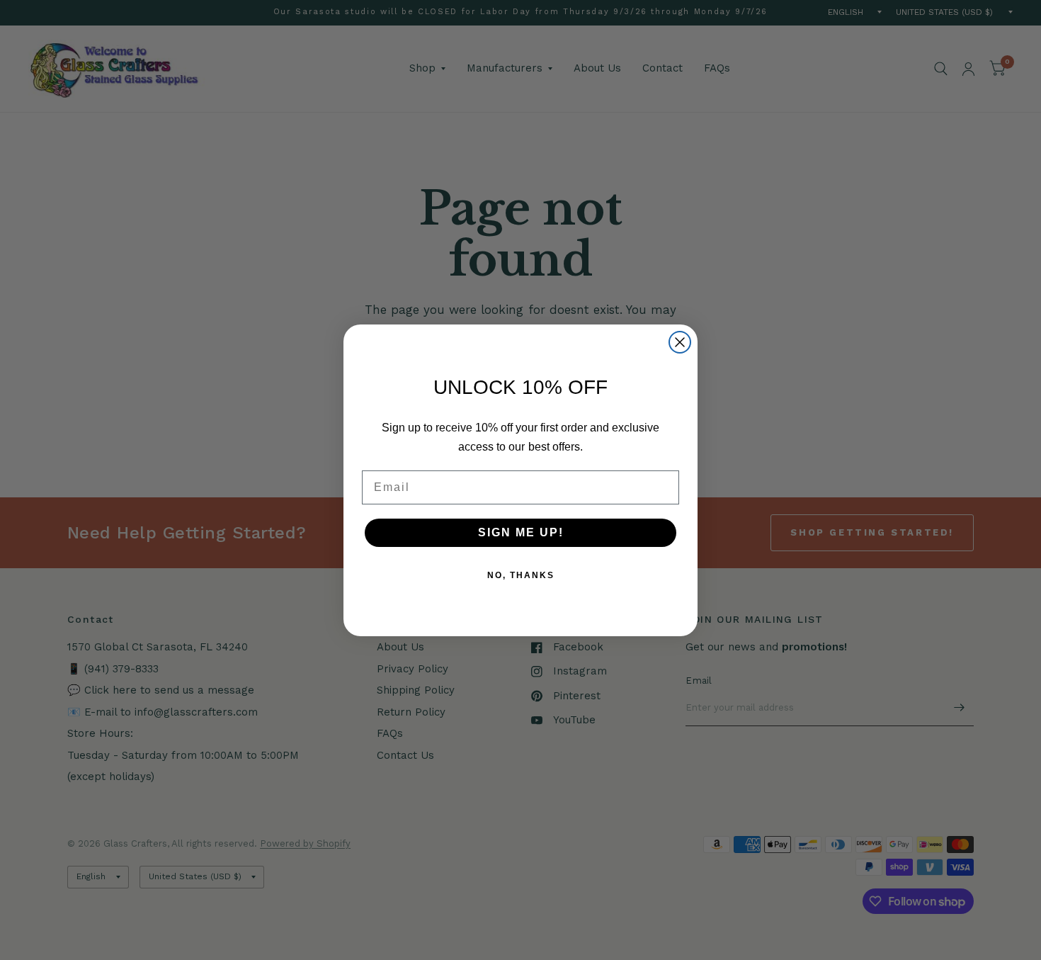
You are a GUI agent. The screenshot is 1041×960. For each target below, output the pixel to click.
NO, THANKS (520, 575)
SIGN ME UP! (521, 532)
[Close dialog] (679, 342)
